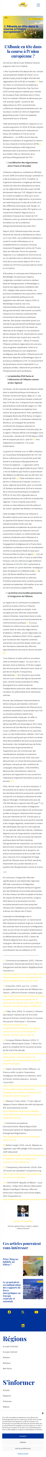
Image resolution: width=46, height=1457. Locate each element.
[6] (36, 571)
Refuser (23, 1442)
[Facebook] (9, 1312)
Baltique (6, 1363)
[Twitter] (22, 1312)
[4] (18, 478)
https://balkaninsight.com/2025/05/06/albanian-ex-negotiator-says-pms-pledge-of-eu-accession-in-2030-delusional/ (24, 1158)
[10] (12, 781)
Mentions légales (23, 1454)
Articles (6, 1390)
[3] (34, 439)
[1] (37, 81)
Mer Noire (7, 1368)
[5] (34, 554)
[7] (27, 622)
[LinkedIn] (23, 1325)
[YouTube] (36, 1312)
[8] (4, 653)
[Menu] (38, 5)
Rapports (7, 1395)
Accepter (23, 1436)
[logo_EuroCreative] (23, 5)
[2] (40, 144)
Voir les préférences (23, 1448)
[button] (43, 1413)
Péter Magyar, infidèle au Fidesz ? (11, 1262)
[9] (15, 675)
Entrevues (7, 1401)
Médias (6, 1406)
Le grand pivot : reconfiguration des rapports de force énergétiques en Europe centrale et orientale (12, 1292)
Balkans (6, 1357)
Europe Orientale (10, 1346)
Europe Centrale (10, 1352)
